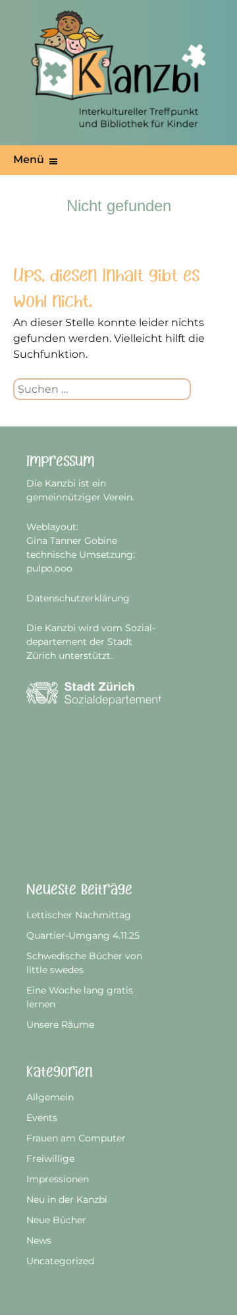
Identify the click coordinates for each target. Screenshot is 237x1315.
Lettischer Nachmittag (78, 915)
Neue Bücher (56, 1220)
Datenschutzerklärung (78, 598)
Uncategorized (60, 1261)
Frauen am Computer (76, 1138)
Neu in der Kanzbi (66, 1199)
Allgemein (50, 1097)
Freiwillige (50, 1158)
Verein (117, 497)
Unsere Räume (60, 1024)
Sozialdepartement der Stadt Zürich (90, 641)
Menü (28, 159)
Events (41, 1118)
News (38, 1240)
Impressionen (57, 1179)
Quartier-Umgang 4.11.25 (83, 935)
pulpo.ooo (49, 568)
